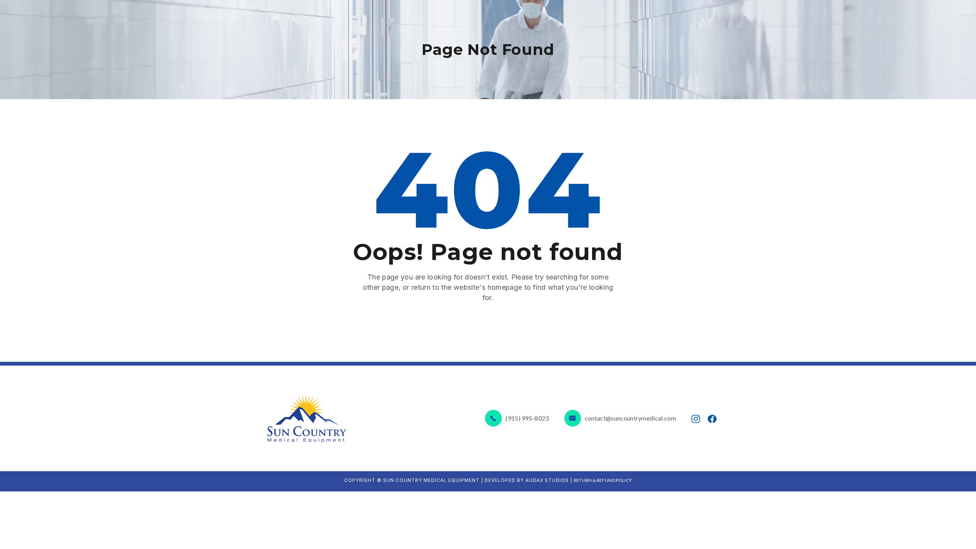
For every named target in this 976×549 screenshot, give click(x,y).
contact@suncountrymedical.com (630, 418)
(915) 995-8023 (527, 418)
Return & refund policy (603, 480)
